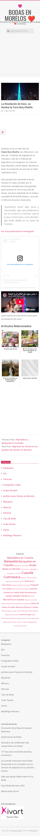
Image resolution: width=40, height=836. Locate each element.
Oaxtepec (35, 611)
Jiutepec (17, 595)
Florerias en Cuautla (18, 581)
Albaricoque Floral (10, 791)
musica (19, 611)
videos (25, 622)
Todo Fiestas (9, 111)
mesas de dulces (11, 603)
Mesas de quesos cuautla (9, 611)
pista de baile (25, 614)
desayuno (23, 577)
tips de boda (35, 618)
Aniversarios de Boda (11, 737)
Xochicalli (24, 626)
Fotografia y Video (12, 484)
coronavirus (17, 573)
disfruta (29, 577)
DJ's (5, 473)
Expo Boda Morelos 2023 (13, 785)
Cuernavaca (11, 577)
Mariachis (7, 501)
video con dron (17, 622)
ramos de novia (26, 618)
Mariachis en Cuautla (13, 599)
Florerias (7, 479)
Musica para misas (26, 611)
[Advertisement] (20, 54)
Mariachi (24, 596)
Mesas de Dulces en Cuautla (27, 607)
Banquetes (8, 468)
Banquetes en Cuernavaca (21, 565)
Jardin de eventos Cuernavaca (20, 589)
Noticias (7, 513)
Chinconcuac (24, 569)
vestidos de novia (8, 622)
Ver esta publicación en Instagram (17, 231)
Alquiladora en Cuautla (20, 557)
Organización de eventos (12, 614)
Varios (6, 529)
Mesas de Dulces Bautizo (23, 603)
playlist (33, 614)
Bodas (33, 565)
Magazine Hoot (17, 830)
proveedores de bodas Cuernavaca (11, 618)
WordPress (34, 830)
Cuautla (27, 572)
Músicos (7, 507)
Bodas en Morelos (11, 568)
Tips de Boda (9, 518)
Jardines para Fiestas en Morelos (18, 496)
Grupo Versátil (10, 490)
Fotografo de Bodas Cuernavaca (20, 585)
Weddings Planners (12, 535)
